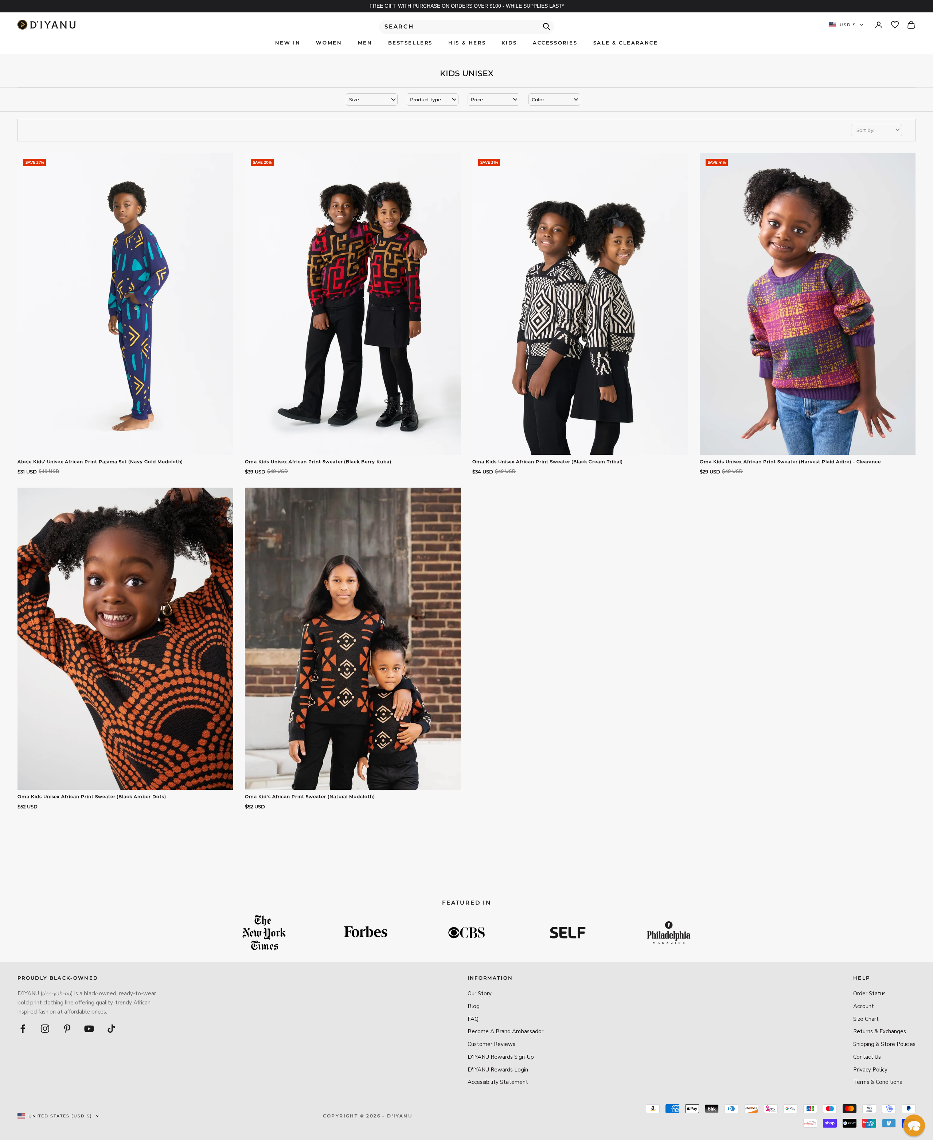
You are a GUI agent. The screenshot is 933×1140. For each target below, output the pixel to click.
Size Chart (866, 1019)
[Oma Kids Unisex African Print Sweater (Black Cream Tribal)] (580, 304)
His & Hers (467, 43)
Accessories (555, 43)
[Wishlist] (894, 24)
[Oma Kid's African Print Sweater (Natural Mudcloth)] (353, 639)
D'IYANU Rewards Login (498, 1069)
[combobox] (466, 27)
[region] (466, 6)
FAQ (473, 1019)
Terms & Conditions (877, 1082)
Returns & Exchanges (879, 1031)
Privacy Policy (870, 1069)
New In (288, 43)
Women (329, 43)
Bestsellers (410, 43)
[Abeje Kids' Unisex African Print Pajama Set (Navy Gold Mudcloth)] (125, 304)
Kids (509, 43)
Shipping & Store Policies (884, 1044)
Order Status (869, 993)
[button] (914, 1125)
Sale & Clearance (625, 43)
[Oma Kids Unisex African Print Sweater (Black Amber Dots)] (125, 639)
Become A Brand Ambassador (505, 1031)
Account (863, 1006)
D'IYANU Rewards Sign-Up (501, 1057)
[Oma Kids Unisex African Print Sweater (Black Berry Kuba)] (353, 304)
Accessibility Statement (498, 1082)
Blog (474, 1006)
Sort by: (865, 130)
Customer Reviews (491, 1044)
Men (365, 43)
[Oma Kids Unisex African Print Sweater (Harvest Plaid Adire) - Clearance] (808, 304)
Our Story (480, 993)
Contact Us (867, 1057)
